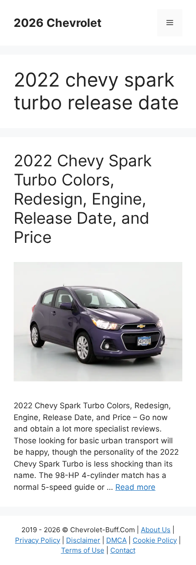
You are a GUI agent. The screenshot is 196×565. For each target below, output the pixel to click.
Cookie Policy (155, 540)
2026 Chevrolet (58, 23)
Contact (122, 550)
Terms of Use (82, 550)
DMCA (116, 540)
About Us (155, 529)
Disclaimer (83, 540)
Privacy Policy (37, 540)
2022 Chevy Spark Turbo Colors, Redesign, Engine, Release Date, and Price (83, 199)
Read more (135, 487)
